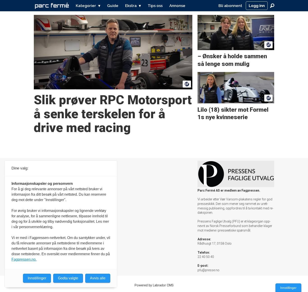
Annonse (177, 5)
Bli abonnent (230, 5)
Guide (112, 5)
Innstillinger (288, 288)
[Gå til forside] (52, 5)
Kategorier (86, 5)
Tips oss (155, 5)
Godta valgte (68, 278)
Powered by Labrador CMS (154, 285)
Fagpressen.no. (24, 259)
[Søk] (272, 5)
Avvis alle (98, 278)
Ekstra (131, 5)
